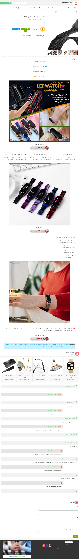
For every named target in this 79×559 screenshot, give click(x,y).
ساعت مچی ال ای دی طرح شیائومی (41, 347)
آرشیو (72, 354)
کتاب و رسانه (14, 8)
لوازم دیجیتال (54, 8)
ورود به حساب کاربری (20, 556)
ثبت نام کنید (11, 556)
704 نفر (14, 28)
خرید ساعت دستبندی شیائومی (42, 344)
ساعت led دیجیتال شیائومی (20, 344)
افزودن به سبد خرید (24, 29)
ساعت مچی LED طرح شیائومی (63, 344)
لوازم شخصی (64, 8)
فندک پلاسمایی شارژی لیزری (40, 375)
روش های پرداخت (55, 554)
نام (77, 506)
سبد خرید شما (5, 3)
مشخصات (73, 11)
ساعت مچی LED (52, 344)
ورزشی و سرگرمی (24, 8)
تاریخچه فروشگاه (56, 550)
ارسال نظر (75, 536)
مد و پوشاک (35, 8)
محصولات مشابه (63, 11)
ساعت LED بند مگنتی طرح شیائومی (57, 347)
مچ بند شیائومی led (30, 344)
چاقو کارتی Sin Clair (8, 375)
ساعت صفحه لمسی (29, 347)
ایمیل (77, 511)
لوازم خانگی (73, 8)
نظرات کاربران (52, 11)
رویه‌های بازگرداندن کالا (54, 552)
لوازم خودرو (44, 8)
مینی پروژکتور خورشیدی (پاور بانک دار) (55, 375)
